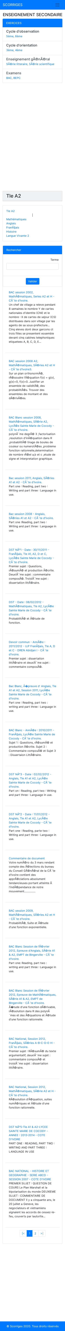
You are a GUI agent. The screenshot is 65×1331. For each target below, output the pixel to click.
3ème (10, 50)
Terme (54, 259)
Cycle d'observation (22, 31)
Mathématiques (16, 219)
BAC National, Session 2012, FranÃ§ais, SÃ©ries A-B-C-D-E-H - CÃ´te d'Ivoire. (32, 1043)
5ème (10, 36)
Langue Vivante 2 (17, 235)
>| (42, 1233)
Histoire (11, 231)
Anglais (11, 223)
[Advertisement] (32, 138)
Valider (32, 281)
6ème (18, 36)
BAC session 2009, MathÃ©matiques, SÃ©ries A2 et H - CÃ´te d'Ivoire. (32, 915)
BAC (9, 78)
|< (23, 1233)
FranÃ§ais (12, 227)
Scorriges (16, 1326)
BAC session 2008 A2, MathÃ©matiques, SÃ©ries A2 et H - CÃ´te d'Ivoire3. (32, 365)
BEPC (17, 78)
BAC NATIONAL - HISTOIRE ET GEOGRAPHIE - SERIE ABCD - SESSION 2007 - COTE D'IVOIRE (30, 1175)
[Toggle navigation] (57, 4)
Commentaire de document (27, 858)
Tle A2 (10, 211)
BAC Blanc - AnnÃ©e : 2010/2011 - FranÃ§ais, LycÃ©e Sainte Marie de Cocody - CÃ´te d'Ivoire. (32, 734)
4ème (18, 50)
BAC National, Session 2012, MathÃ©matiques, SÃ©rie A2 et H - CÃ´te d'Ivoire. (32, 1091)
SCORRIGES (13, 5)
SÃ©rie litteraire (16, 64)
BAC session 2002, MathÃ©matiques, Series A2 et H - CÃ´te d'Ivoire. (31, 296)
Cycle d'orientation (21, 45)
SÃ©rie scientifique (41, 64)
